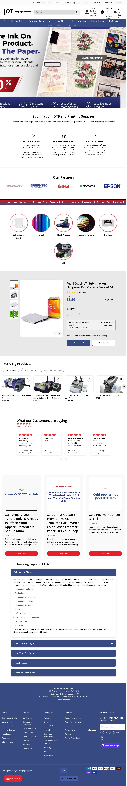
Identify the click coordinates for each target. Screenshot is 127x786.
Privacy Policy (70, 730)
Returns (68, 734)
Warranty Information (73, 722)
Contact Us (97, 2)
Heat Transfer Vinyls (53, 370)
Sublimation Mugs (22, 593)
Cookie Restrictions (72, 738)
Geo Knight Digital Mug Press (108, 395)
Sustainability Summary (28, 723)
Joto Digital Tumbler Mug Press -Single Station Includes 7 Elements (47, 396)
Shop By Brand (17, 21)
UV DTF (61, 21)
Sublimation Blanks (36, 21)
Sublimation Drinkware (24, 589)
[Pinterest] (115, 732)
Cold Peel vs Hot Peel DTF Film (104, 517)
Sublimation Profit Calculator (51, 742)
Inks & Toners (63, 25)
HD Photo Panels (22, 621)
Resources (83, 2)
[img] (65, 424)
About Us (109, 2)
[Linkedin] (106, 732)
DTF (51, 21)
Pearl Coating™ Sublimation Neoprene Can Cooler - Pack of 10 (90, 285)
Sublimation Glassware (24, 601)
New (6, 21)
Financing (47, 747)
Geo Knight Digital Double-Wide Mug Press (77, 396)
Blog (46, 722)
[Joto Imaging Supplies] (17, 12)
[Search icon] (77, 12)
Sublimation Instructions (48, 735)
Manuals (47, 730)
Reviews (47, 718)
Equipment (48, 25)
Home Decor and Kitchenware (27, 617)
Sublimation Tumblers (23, 605)
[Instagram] (111, 732)
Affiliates (26, 744)
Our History (27, 718)
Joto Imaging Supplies (24, 771)
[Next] (59, 333)
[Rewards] (13, 778)
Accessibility (48, 755)
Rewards (119, 2)
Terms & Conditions (73, 726)
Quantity (71, 309)
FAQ (45, 751)
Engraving (82, 21)
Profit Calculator (54, 2)
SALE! (76, 25)
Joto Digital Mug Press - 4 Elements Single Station (16, 396)
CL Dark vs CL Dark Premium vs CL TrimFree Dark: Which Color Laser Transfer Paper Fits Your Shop (63, 523)
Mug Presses (11, 370)
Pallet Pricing (70, 2)
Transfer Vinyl (7, 726)
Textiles (18, 609)
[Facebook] (102, 732)
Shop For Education (31, 737)
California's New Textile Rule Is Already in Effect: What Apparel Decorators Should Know (21, 523)
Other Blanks (7, 722)
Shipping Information (73, 718)
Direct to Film (30, 370)
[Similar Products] (27, 379)
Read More (21, 553)
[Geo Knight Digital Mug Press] (110, 384)
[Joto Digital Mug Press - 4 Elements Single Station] (16, 384)
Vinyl (71, 21)
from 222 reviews (24, 427)
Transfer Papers (97, 21)
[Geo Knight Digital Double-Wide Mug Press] (79, 384)
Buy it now (104, 343)
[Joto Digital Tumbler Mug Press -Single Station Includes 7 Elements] (48, 384)
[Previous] (55, 333)
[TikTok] (119, 732)
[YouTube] (102, 738)
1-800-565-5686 (38, 2)
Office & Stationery (22, 613)
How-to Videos (50, 726)
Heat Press (113, 21)
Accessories (20, 625)
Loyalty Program (29, 728)
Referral (26, 741)
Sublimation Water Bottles (25, 597)
